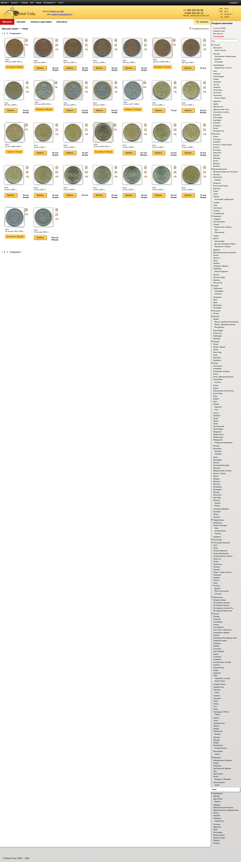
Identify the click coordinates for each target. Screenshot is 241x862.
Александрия (218, 76)
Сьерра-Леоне (219, 684)
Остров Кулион (221, 748)
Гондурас (217, 219)
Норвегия (217, 537)
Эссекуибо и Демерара (224, 199)
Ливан (215, 418)
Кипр (215, 355)
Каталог (15, 3)
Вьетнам (216, 188)
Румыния (217, 619)
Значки (216, 275)
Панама (216, 569)
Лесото (216, 413)
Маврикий (217, 432)
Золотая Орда (219, 277)
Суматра (218, 294)
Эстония (216, 824)
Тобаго (217, 714)
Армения (217, 101)
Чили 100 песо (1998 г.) (10, 104)
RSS (223, 28)
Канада (216, 341)
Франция (217, 758)
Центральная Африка (222, 768)
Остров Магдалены (221, 553)
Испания (216, 311)
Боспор (216, 147)
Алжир (216, 79)
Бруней (216, 155)
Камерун (216, 338)
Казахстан (217, 333)
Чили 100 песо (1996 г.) (188, 61)
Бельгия (216, 134)
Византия (217, 183)
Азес (215, 71)
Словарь (24, 3)
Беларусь (217, 126)
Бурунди (216, 158)
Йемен (216, 319)
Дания (215, 238)
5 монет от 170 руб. (133, 109)
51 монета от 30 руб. (103, 152)
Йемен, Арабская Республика (227, 322)
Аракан (217, 503)
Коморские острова (221, 371)
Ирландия (217, 305)
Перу (215, 583)
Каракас (218, 180)
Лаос (215, 402)
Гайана (216, 196)
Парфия (216, 578)
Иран (215, 302)
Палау (215, 561)
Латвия (216, 404)
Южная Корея (219, 835)
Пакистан (217, 559)
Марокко (216, 468)
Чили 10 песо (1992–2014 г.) (102, 145)
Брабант (218, 59)
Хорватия (217, 766)
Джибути (216, 250)
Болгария (217, 139)
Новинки (216, 28)
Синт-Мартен (218, 651)
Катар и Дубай (219, 347)
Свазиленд (219, 821)
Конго (215, 374)
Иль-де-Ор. (218, 283)
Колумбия (217, 369)
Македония (218, 440)
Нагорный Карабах (221, 509)
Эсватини (217, 818)
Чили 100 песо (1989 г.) (99, 61)
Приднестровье (219, 600)
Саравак (218, 454)
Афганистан (218, 107)
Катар (215, 344)
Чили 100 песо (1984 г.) (40, 61)
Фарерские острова (223, 246)
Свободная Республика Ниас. (225, 638)
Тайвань (216, 696)
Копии (215, 385)
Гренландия (219, 241)
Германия (217, 216)
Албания (216, 74)
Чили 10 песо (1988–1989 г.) (13, 145)
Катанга (218, 382)
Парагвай (217, 575)
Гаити (215, 194)
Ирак (215, 300)
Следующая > (16, 33)
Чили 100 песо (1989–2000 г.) (161, 61)
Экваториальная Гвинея (223, 807)
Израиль (216, 280)
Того (215, 706)
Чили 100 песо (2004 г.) (69, 104)
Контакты (62, 22)
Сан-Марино (218, 627)
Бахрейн (216, 123)
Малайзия (217, 449)
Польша (216, 586)
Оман (215, 548)
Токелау (218, 533)
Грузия (216, 236)
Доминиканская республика (224, 252)
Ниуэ (217, 528)
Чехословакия (219, 782)
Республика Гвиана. (221, 605)
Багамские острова (221, 112)
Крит (216, 230)
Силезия (218, 594)
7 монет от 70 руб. (14, 152)
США (215, 676)
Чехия (215, 776)
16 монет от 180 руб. (15, 237)
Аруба (215, 104)
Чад (214, 771)
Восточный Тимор (220, 186)
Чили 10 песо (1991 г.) (40, 146)
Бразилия (217, 153)
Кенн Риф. (217, 352)
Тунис (215, 720)
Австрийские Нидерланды (225, 56)
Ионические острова (223, 227)
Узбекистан (217, 731)
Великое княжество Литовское (225, 172)
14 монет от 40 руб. (15, 67)
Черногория (218, 774)
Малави (216, 446)
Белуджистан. (219, 131)
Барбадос (217, 120)
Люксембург (218, 429)
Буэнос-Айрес (220, 98)
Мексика (216, 481)
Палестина (217, 564)
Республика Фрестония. (223, 611)
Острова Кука (220, 531)
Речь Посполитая (222, 591)
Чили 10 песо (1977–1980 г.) (131, 103)
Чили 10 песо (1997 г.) (40, 189)
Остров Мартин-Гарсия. (223, 556)
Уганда (216, 729)
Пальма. (216, 567)
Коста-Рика (217, 393)
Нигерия (216, 517)
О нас (61, 3)
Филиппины (218, 745)
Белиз (215, 128)
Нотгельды (217, 540)
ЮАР (215, 830)
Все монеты (218, 34)
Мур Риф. (217, 498)
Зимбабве (217, 269)
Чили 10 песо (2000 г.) (69, 189)
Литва (215, 424)
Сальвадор (217, 622)
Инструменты (50, 3)
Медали (216, 479)
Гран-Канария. (219, 222)
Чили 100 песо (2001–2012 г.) (43, 103)
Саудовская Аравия (221, 633)
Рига (216, 410)
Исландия (217, 308)
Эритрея (216, 815)
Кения (215, 349)
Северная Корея (220, 641)
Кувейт (216, 399)
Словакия (217, 657)
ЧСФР (217, 785)
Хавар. (216, 763)
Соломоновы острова (222, 662)
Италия (216, 316)
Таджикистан (218, 687)
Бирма (217, 506)
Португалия (218, 597)
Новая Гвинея (220, 50)
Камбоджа (217, 336)
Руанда (216, 616)
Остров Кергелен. (220, 551)
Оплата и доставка (41, 22)
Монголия (217, 495)
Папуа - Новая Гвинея (222, 572)
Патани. (216, 580)
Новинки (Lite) (219, 31)
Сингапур (217, 649)
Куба (215, 396)
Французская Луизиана (222, 760)
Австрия (216, 54)
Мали (215, 457)
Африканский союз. (221, 109)
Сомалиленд (218, 668)
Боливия (216, 142)
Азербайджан (218, 65)
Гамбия (216, 203)
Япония (216, 843)
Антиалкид (217, 90)
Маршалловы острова (222, 471)
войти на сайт (57, 11)
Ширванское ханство (223, 68)
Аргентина (217, 95)
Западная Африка (220, 266)
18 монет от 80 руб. (44, 109)
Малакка (218, 451)
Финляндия (218, 751)
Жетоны (216, 258)
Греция (216, 224)
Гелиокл (216, 211)
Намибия (217, 512)
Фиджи (216, 743)
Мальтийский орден (221, 465)
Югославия (217, 832)
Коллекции (217, 366)
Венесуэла (217, 177)
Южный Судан (219, 838)
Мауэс (215, 476)
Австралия (217, 48)
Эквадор (216, 805)
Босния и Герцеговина (222, 145)
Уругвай (216, 740)
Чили (214, 789)
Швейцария (218, 793)
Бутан (215, 161)
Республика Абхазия (221, 603)
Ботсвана (217, 150)
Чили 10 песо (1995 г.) (188, 146)
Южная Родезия (221, 271)
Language (234, 3)
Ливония (218, 407)
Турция (216, 726)
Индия (216, 286)
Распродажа (218, 36)
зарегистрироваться (61, 14)
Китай (215, 363)
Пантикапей (219, 232)
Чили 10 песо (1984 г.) (188, 104)
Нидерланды (218, 520)
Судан (215, 670)
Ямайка (216, 840)
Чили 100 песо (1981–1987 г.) (13, 61)
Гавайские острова (222, 678)
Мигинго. (217, 484)
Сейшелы (217, 643)
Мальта (216, 463)
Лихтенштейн (218, 426)
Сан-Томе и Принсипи (222, 630)
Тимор (216, 704)
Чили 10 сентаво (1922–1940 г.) (14, 230)
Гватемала (217, 208)
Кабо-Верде (218, 330)
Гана (215, 205)
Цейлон (218, 801)
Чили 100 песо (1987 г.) (69, 61)
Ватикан (216, 166)
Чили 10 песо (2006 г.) (188, 189)
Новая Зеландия (220, 525)
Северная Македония (223, 443)
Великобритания (220, 169)
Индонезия (217, 288)
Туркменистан (219, 723)
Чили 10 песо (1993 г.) (129, 146)
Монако (216, 492)
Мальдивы (217, 460)
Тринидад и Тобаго (221, 712)
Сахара (216, 635)
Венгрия (216, 174)
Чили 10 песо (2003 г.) (99, 189)
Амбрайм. (217, 82)
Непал (216, 514)
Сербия (216, 646)
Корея (215, 388)
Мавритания (218, 434)
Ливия (215, 421)
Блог (32, 3)
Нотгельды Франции (221, 543)
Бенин (215, 136)
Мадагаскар (218, 437)
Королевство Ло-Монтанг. (223, 391)
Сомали (216, 665)
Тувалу (216, 718)
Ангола (216, 85)
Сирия (216, 654)
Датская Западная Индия (225, 244)
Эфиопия (217, 827)
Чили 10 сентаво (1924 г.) (41, 231)
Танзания (217, 698)
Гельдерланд (218, 213)
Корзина (204, 22)
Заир (215, 261)
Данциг (217, 588)
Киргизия (217, 358)
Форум (39, 3)
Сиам (217, 692)
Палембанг (219, 291)
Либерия (216, 416)
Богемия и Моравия (223, 779)
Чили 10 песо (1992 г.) (69, 146)
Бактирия (217, 115)
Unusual (216, 45)
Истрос (216, 313)
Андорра (216, 87)
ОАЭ (215, 545)
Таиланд (216, 690)
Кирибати (217, 360)
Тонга (215, 709)
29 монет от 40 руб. (162, 67)
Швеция (216, 796)
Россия (216, 614)
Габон (215, 191)
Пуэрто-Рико (220, 681)
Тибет (215, 701)
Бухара (217, 734)
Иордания (217, 297)
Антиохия (217, 93)
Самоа (216, 624)
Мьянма (216, 500)
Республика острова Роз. (223, 608)
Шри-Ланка (217, 799)
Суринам (217, 673)
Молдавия (217, 489)
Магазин (5, 3)
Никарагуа (217, 523)
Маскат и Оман (219, 473)
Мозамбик (217, 487)
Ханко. (217, 754)
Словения (217, 659)
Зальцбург (219, 62)
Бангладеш (217, 117)
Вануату (216, 163)
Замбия (216, 263)
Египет (216, 255)
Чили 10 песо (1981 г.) (158, 104)
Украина (216, 737)
